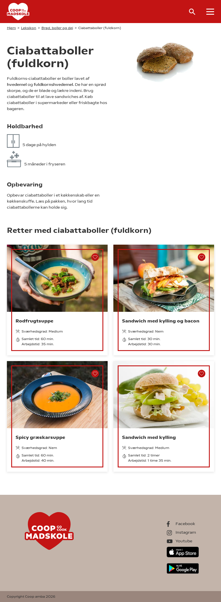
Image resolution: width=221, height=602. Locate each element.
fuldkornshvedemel (53, 84)
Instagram (186, 532)
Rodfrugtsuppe (34, 321)
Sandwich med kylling (149, 437)
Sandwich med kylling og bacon (160, 321)
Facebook (185, 523)
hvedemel (17, 84)
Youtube (184, 541)
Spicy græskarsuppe (40, 437)
